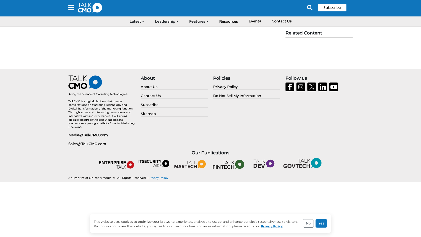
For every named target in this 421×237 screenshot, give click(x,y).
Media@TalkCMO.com (88, 135)
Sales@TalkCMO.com (87, 144)
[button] (335, 7)
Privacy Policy (158, 178)
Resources (228, 21)
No (308, 223)
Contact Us (282, 21)
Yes (321, 223)
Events (255, 21)
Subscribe (332, 7)
